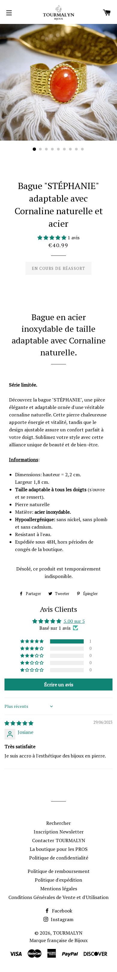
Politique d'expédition (58, 880)
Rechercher (58, 823)
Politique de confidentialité (58, 857)
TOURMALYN (67, 933)
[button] (53, 237)
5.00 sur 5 (74, 621)
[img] (18, 723)
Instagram (62, 919)
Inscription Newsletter (59, 831)
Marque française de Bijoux (58, 940)
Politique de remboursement (59, 871)
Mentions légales (58, 888)
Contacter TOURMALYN (58, 840)
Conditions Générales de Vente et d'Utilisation (58, 897)
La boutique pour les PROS (59, 849)
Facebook (61, 910)
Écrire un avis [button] (58, 684)
